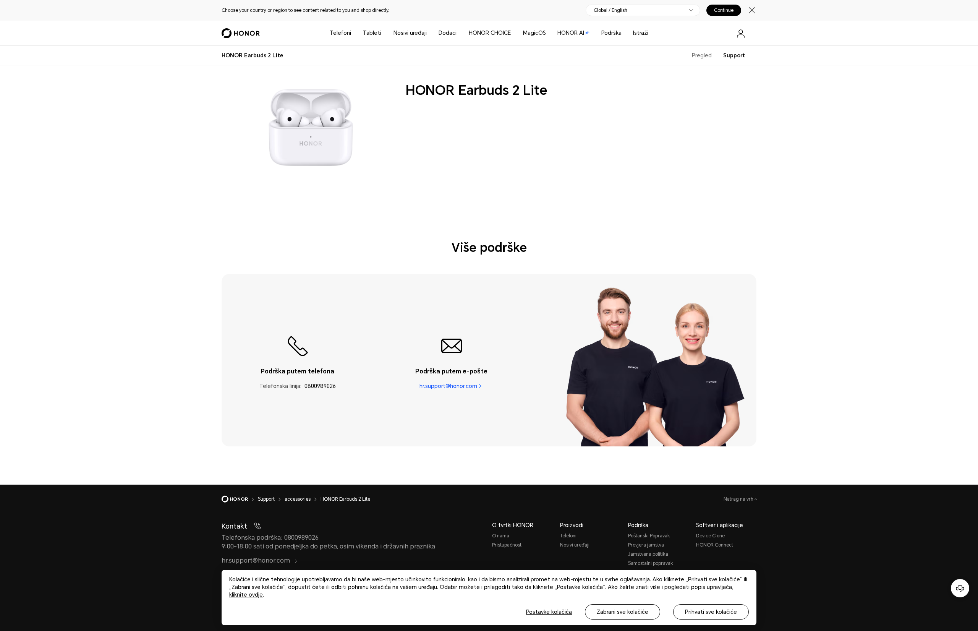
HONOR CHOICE (490, 33)
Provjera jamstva (646, 545)
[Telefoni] (354, 33)
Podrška (611, 33)
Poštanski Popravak (649, 536)
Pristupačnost (506, 545)
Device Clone (710, 536)
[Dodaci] (460, 33)
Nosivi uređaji (410, 33)
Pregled (702, 55)
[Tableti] (384, 33)
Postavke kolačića (549, 612)
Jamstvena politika (648, 554)
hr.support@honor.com (448, 386)
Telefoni (340, 33)
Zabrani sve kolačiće (622, 612)
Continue (724, 10)
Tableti (372, 33)
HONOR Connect (714, 545)
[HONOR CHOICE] (514, 33)
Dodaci (448, 33)
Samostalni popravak (650, 563)
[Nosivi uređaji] (430, 33)
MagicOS (534, 33)
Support (734, 55)
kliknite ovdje (246, 595)
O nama (500, 536)
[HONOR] (240, 499)
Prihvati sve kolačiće (711, 612)
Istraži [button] (640, 33)
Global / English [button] (610, 10)
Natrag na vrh (739, 499)
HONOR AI (570, 33)
